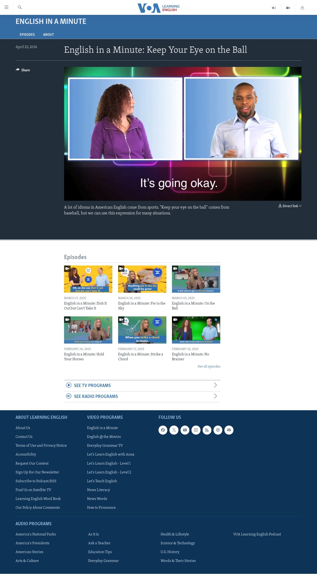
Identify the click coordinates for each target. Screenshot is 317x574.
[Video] (288, 8)
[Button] (23, 71)
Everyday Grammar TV (105, 446)
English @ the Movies (104, 437)
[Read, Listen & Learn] (302, 8)
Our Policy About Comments (38, 508)
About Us (23, 428)
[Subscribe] (228, 430)
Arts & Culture (27, 561)
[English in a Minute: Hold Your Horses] (88, 330)
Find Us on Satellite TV (33, 490)
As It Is (93, 534)
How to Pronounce (101, 508)
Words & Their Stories (178, 561)
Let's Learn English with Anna (110, 455)
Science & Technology (178, 543)
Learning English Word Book (38, 499)
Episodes (27, 35)
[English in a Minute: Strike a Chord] (142, 330)
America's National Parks (36, 534)
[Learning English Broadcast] (274, 8)
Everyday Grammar (103, 561)
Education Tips (100, 552)
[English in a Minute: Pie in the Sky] (142, 279)
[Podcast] (217, 430)
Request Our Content (32, 464)
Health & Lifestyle (175, 534)
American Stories (29, 552)
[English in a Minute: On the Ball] (196, 279)
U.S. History (170, 552)
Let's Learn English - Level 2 (109, 472)
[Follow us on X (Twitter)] (173, 430)
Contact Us (24, 437)
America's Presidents (32, 543)
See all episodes (209, 366)
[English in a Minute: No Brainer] (196, 330)
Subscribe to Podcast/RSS (36, 481)
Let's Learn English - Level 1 (109, 464)
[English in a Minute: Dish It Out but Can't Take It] (88, 279)
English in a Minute (102, 428)
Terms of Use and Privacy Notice (41, 446)
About (48, 35)
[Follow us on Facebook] (162, 430)
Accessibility (26, 455)
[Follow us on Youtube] (185, 430)
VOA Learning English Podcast (257, 534)
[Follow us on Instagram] (195, 430)
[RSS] (207, 430)
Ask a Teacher (99, 543)
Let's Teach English (102, 481)
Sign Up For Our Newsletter (37, 472)
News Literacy (98, 490)
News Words (97, 499)
